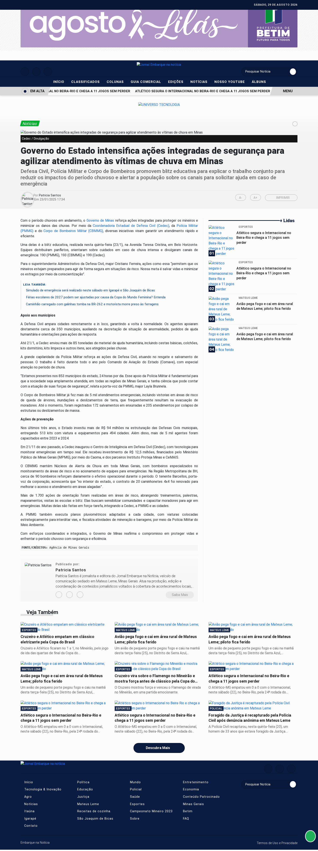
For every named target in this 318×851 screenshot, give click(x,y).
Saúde (134, 797)
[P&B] (159, 24)
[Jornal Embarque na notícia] (159, 64)
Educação (84, 789)
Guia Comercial (148, 81)
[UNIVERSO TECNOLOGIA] (159, 104)
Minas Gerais (193, 804)
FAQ (185, 818)
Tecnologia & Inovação (42, 789)
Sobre (134, 818)
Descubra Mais (158, 748)
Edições (177, 81)
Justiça (82, 797)
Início (60, 81)
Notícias (200, 81)
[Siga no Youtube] (47, 71)
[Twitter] (80, 594)
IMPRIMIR (282, 198)
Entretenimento (195, 782)
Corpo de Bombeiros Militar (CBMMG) (73, 231)
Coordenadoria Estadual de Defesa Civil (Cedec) (131, 226)
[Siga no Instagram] (36, 71)
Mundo (135, 782)
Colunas (117, 81)
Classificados (87, 81)
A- (240, 198)
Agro (27, 797)
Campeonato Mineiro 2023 (151, 811)
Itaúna (29, 811)
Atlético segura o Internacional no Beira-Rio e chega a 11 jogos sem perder (197, 91)
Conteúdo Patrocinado (201, 797)
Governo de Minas (100, 220)
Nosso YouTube (231, 81)
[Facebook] (69, 594)
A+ (255, 198)
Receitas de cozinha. (93, 811)
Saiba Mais (180, 595)
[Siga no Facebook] (25, 71)
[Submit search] (293, 71)
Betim (187, 811)
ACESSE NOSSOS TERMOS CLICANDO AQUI (85, 845)
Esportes (137, 804)
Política (83, 782)
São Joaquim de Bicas (94, 818)
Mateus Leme (87, 804)
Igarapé (29, 818)
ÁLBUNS (259, 82)
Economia (190, 789)
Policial (135, 789)
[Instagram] (59, 594)
